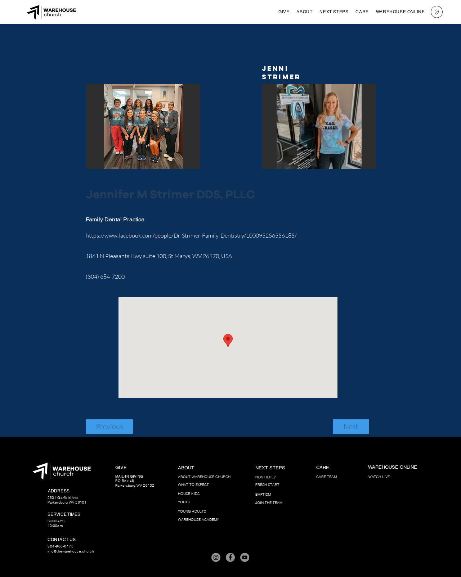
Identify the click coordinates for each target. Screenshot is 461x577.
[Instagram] (215, 557)
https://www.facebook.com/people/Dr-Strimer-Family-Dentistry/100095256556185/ (191, 235)
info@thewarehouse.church (71, 551)
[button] (304, 12)
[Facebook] (230, 557)
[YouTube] (244, 557)
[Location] (437, 12)
